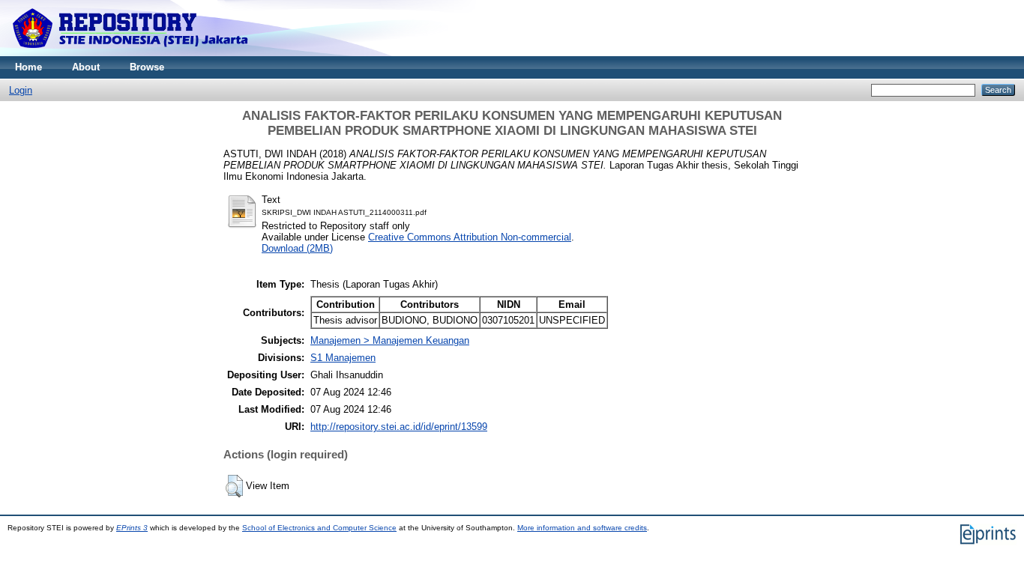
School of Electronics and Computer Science (319, 528)
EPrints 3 (132, 528)
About (86, 67)
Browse (147, 67)
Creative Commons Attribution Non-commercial (469, 237)
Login (20, 90)
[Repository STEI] (131, 52)
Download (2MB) (297, 248)
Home (28, 67)
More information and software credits (582, 528)
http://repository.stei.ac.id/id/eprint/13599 (398, 426)
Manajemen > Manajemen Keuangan (389, 340)
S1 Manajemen (343, 357)
